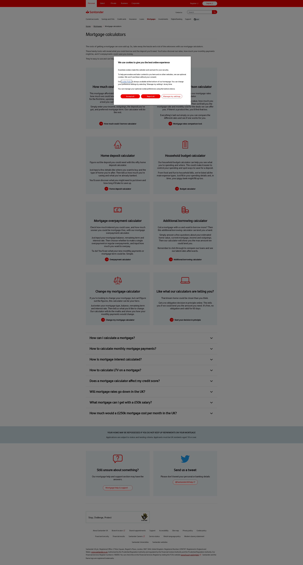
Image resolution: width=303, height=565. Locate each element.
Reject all (151, 96)
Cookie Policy (126, 81)
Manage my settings (171, 96)
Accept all (130, 96)
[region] (152, 80)
